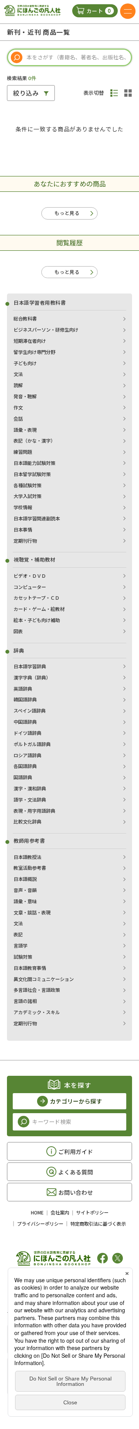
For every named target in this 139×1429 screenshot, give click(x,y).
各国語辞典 (25, 766)
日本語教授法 (27, 857)
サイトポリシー (92, 1212)
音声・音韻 (25, 890)
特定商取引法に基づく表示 (98, 1223)
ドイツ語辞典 (27, 733)
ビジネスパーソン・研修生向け (46, 329)
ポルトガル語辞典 (32, 744)
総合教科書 (25, 318)
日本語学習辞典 (30, 666)
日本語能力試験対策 (34, 463)
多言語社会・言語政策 (37, 989)
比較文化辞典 (27, 821)
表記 (18, 934)
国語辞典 (23, 777)
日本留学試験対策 (32, 474)
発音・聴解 (25, 396)
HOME (37, 1212)
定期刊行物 (25, 540)
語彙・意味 (25, 901)
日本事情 (23, 529)
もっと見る (67, 212)
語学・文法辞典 (30, 799)
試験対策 (23, 956)
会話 (18, 418)
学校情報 (23, 507)
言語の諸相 (25, 1001)
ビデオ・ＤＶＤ (30, 575)
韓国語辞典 (25, 699)
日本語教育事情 (30, 967)
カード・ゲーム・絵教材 (39, 608)
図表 (18, 631)
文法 (18, 374)
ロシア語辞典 (27, 755)
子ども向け (25, 363)
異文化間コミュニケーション (44, 979)
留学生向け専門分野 (34, 352)
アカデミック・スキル (37, 1012)
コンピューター (30, 587)
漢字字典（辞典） (32, 677)
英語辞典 (23, 688)
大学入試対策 (27, 496)
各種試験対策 (27, 485)
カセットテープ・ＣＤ (36, 597)
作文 (18, 407)
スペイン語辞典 (30, 710)
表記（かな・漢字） (34, 440)
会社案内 (60, 1212)
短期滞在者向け (30, 340)
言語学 (20, 945)
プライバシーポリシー (40, 1223)
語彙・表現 (25, 429)
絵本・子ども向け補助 (37, 620)
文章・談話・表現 (32, 912)
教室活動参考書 (30, 867)
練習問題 (23, 451)
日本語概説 (25, 879)
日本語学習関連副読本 (37, 518)
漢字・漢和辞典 (30, 788)
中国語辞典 (25, 721)
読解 (18, 385)
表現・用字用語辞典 (34, 810)
